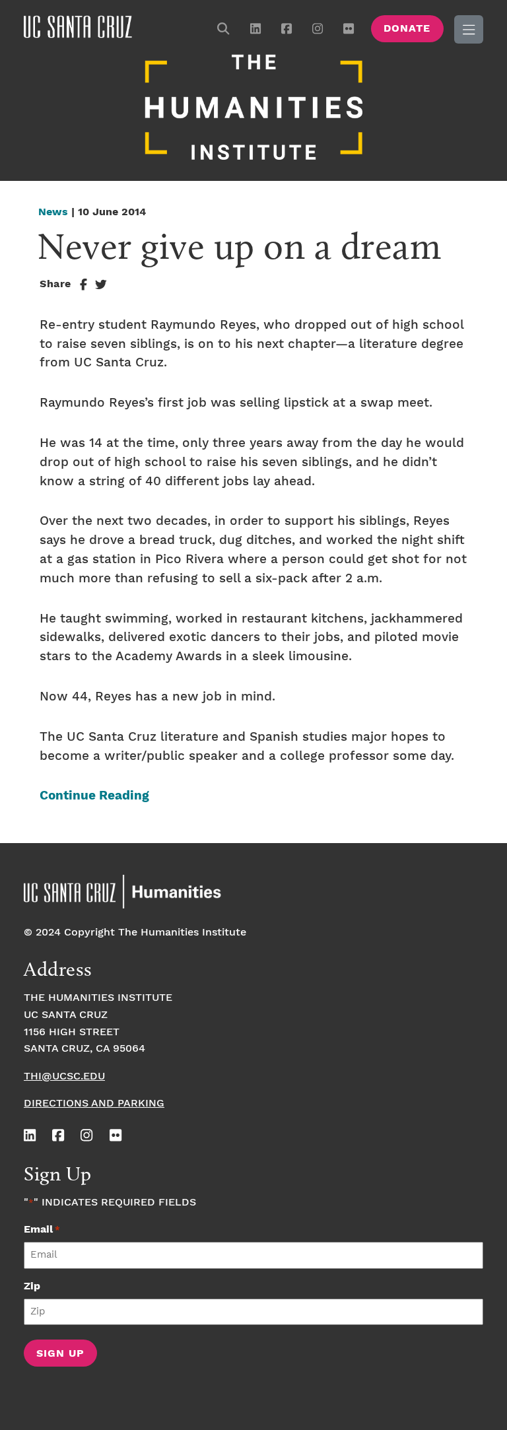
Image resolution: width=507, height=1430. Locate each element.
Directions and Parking (94, 1103)
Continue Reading (94, 796)
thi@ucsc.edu (64, 1076)
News (53, 212)
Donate (407, 29)
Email (42, 1230)
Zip (32, 1286)
